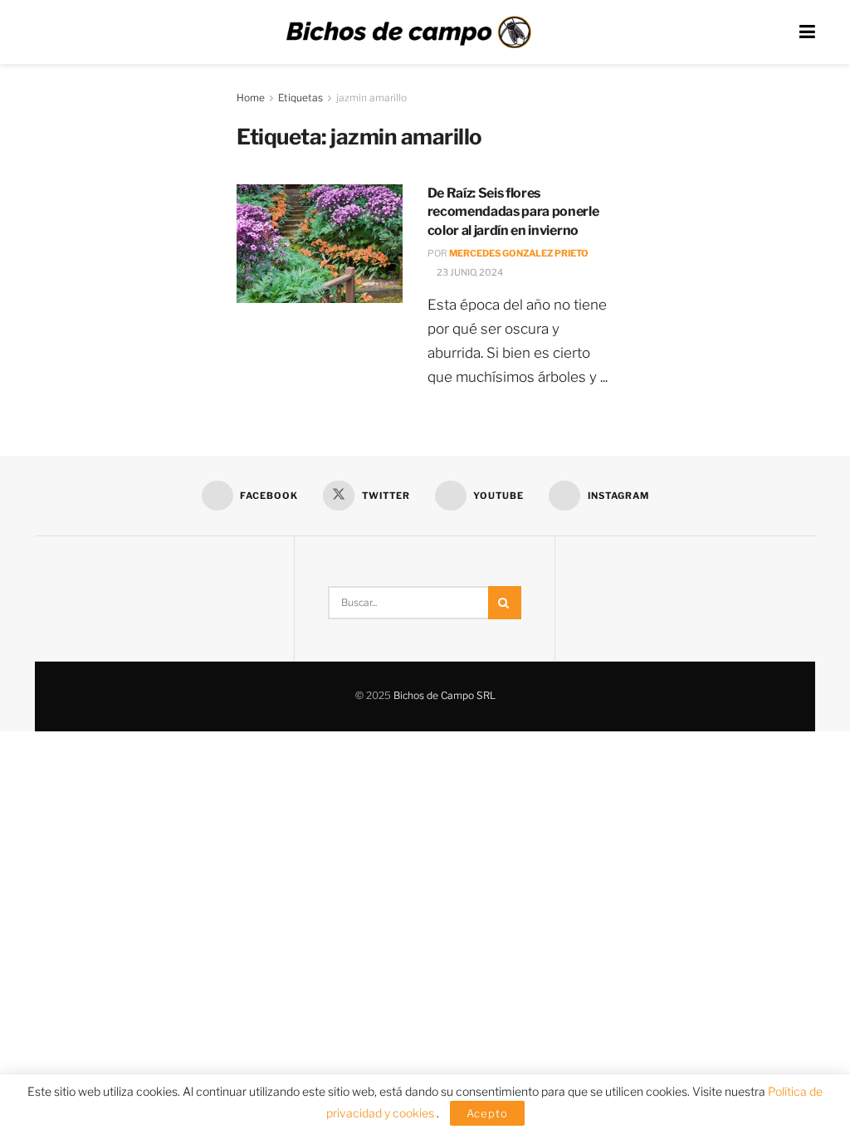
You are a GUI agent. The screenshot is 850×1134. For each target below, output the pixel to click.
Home (251, 97)
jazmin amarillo (371, 97)
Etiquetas (300, 97)
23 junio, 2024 (469, 272)
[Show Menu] (807, 32)
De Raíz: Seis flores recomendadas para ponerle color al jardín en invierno (513, 211)
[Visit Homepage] (408, 32)
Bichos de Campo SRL (444, 695)
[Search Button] (504, 602)
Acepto (487, 1113)
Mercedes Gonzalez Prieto (519, 253)
